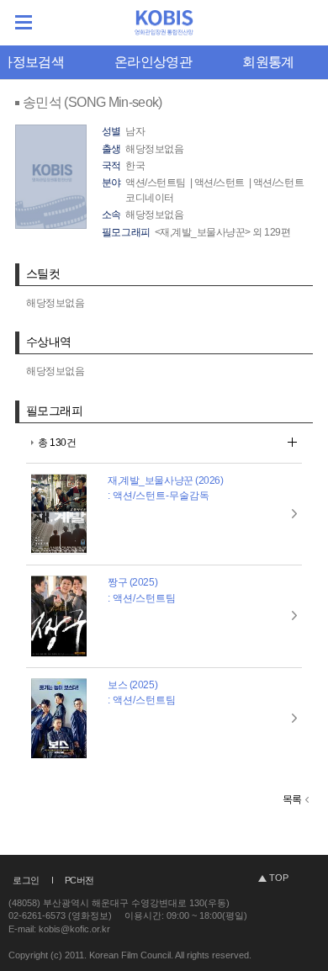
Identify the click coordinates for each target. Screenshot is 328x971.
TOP (278, 878)
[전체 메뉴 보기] (23, 22)
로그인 (26, 880)
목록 (292, 799)
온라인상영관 (153, 62)
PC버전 (79, 880)
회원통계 (268, 62)
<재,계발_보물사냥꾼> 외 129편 (223, 232)
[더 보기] (292, 442)
